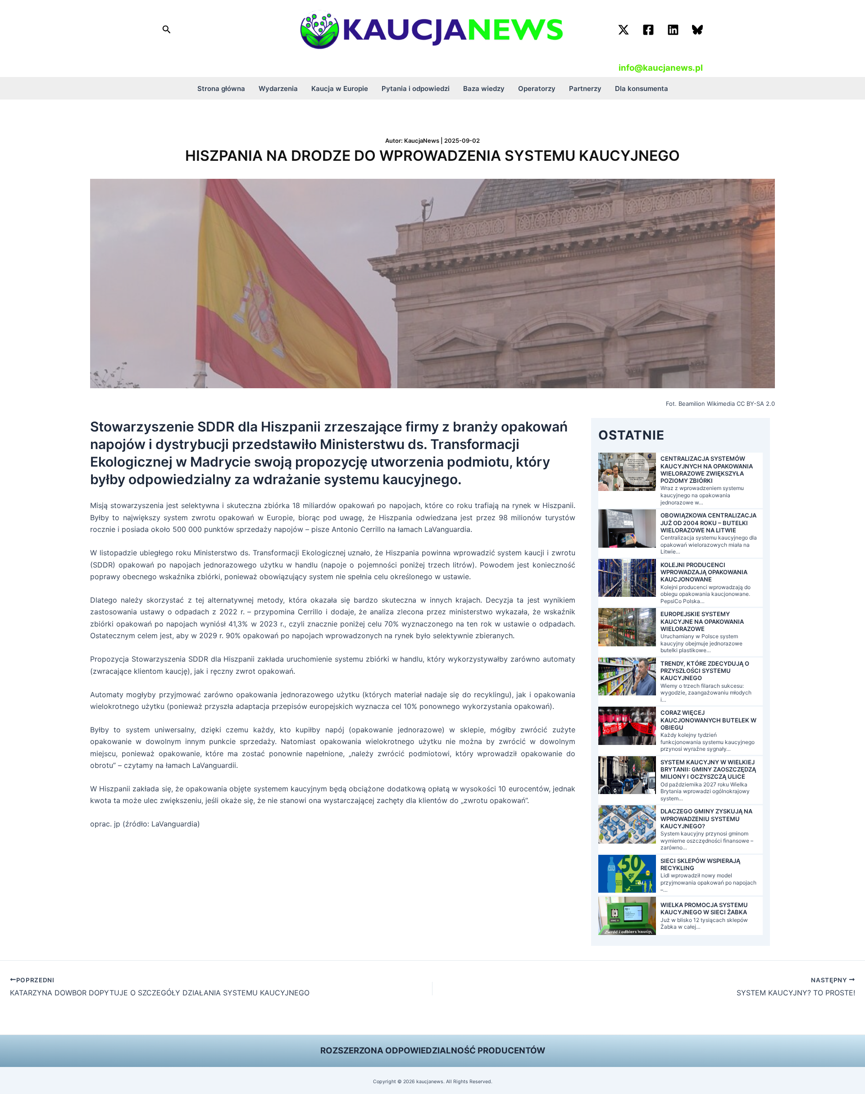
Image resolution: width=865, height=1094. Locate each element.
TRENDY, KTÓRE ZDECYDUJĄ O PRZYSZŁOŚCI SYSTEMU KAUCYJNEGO (704, 671)
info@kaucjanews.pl (661, 68)
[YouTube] (697, 29)
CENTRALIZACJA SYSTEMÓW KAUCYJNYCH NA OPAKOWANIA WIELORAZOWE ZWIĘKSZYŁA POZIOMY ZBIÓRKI (706, 469)
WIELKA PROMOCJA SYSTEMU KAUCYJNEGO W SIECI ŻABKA (704, 908)
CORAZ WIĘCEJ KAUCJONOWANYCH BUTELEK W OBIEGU (708, 720)
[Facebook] (648, 30)
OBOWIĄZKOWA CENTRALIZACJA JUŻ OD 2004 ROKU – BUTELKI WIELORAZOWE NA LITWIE (708, 523)
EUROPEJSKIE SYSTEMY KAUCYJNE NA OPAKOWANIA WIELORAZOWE (702, 621)
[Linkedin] (673, 30)
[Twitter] (623, 30)
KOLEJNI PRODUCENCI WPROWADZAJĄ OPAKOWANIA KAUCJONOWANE (703, 572)
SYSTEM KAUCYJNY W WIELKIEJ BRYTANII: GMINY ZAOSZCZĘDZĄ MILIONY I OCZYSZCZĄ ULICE (708, 769)
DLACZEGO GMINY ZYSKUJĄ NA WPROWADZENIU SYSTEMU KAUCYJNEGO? (706, 819)
